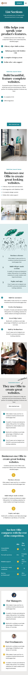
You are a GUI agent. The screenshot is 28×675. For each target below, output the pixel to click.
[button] (26, 3)
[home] (4, 3)
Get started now (14, 124)
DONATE (19, 3)
